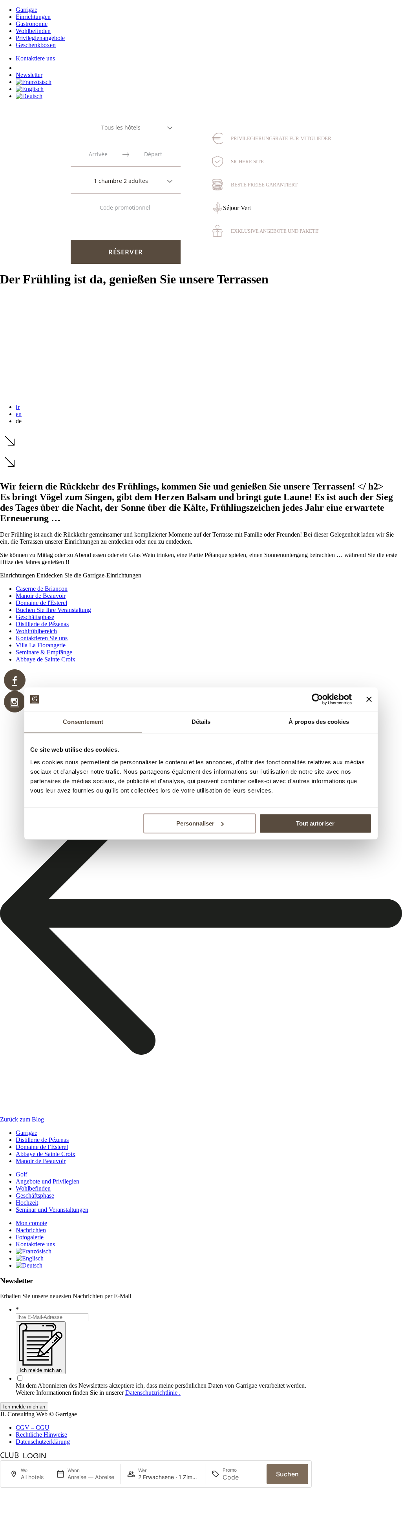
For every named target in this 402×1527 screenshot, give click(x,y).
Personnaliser (195, 823)
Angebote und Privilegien (47, 1181)
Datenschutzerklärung (43, 1441)
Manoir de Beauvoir (41, 595)
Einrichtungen (33, 16)
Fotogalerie (30, 1237)
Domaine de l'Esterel (41, 602)
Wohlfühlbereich (36, 631)
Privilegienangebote (40, 38)
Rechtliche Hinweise (41, 1434)
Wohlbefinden (33, 30)
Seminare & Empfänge (44, 652)
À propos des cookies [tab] (319, 721)
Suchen (287, 1474)
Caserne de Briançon (42, 588)
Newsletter (29, 74)
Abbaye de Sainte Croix (45, 659)
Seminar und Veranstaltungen (52, 1209)
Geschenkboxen (36, 45)
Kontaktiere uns (35, 58)
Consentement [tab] (83, 721)
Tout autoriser (315, 823)
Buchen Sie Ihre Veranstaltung (53, 609)
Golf (21, 1174)
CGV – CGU (32, 1427)
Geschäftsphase (35, 617)
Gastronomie (32, 23)
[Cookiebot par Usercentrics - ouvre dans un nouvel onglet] (317, 699)
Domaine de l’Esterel (42, 1146)
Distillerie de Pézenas (42, 624)
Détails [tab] (201, 721)
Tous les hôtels (121, 127)
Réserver (125, 251)
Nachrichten (31, 1230)
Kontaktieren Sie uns (42, 638)
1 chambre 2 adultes (121, 180)
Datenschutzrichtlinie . (153, 1392)
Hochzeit (27, 1202)
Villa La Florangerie (41, 645)
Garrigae (26, 9)
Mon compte (31, 1223)
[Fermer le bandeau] (369, 699)
